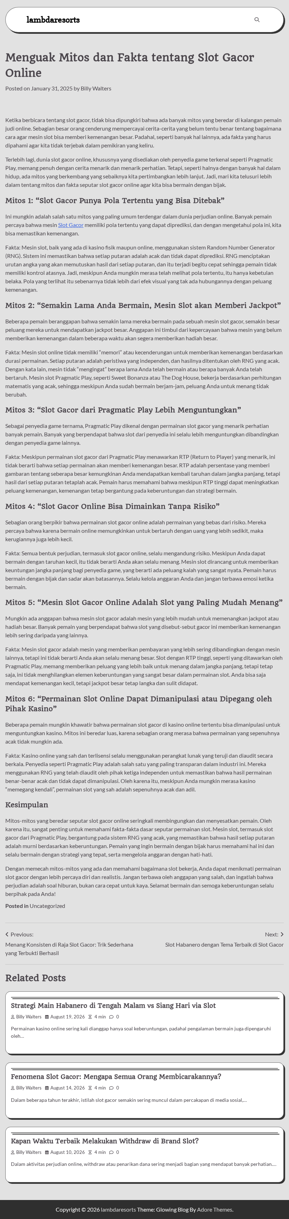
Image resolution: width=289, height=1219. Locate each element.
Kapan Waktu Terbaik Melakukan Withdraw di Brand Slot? (105, 1141)
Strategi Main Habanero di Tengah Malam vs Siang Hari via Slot (113, 1005)
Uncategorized (47, 905)
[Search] (257, 19)
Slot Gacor (71, 224)
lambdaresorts (53, 19)
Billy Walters (96, 88)
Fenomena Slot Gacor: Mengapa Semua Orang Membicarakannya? (116, 1076)
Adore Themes (214, 1209)
